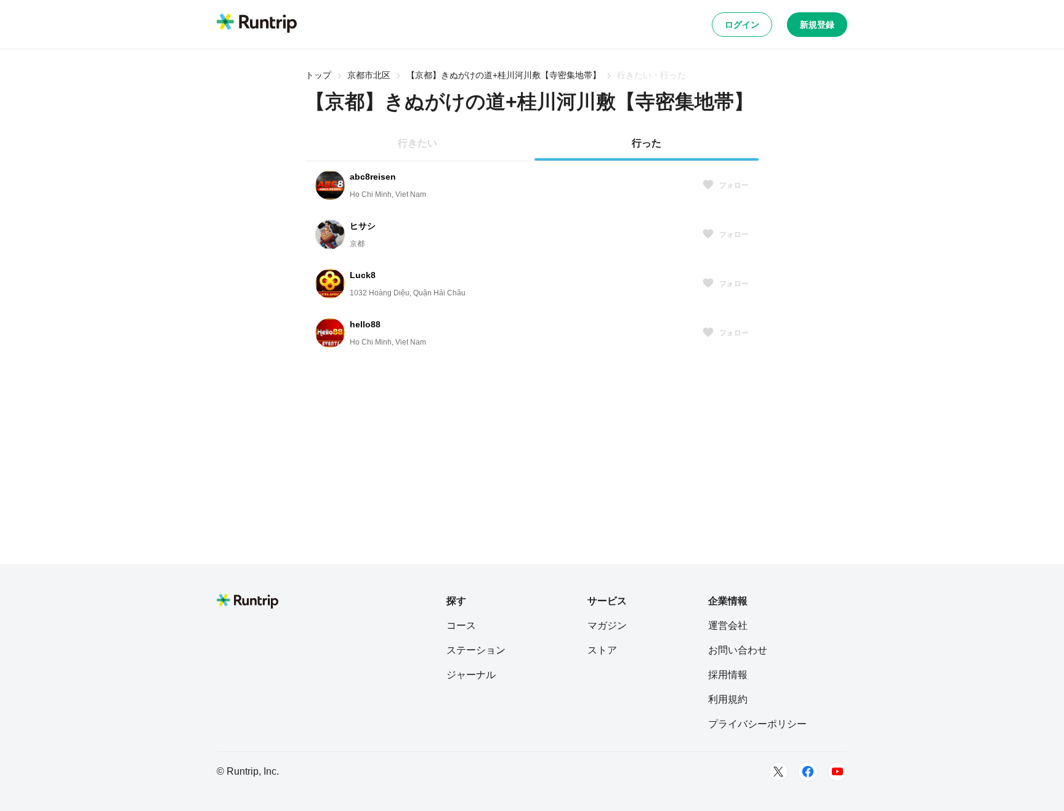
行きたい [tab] (417, 143)
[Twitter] (778, 771)
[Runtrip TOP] (257, 24)
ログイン (742, 25)
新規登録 (817, 25)
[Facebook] (808, 771)
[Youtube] (837, 771)
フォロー (734, 185)
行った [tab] (646, 143)
